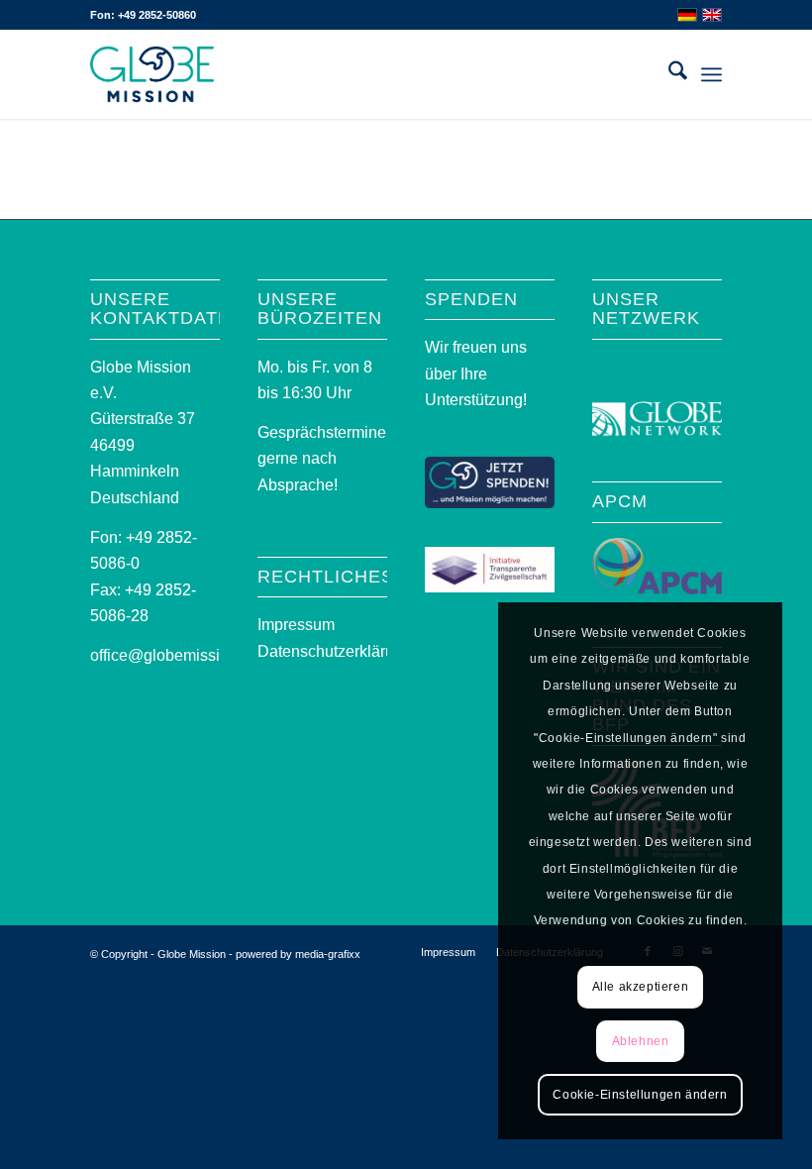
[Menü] (711, 74)
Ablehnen (640, 1041)
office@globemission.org (177, 655)
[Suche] (668, 74)
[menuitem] (668, 74)
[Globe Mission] (152, 74)
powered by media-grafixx (298, 954)
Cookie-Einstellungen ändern (640, 1095)
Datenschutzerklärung (334, 651)
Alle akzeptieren (640, 987)
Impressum (296, 624)
